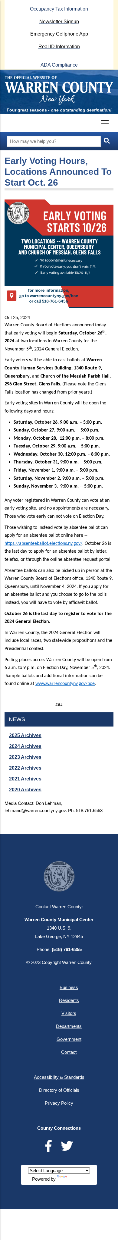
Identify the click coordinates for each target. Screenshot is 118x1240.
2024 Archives (25, 746)
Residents (69, 1000)
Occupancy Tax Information (59, 8)
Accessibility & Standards (59, 1077)
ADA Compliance (59, 64)
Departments (69, 1026)
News (17, 719)
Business (69, 987)
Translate (77, 1179)
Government (69, 1039)
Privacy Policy (59, 1103)
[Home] (59, 90)
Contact (69, 1052)
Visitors (68, 1013)
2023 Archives (25, 757)
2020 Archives (25, 789)
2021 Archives (25, 778)
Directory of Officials (59, 1090)
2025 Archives (25, 735)
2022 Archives (25, 768)
